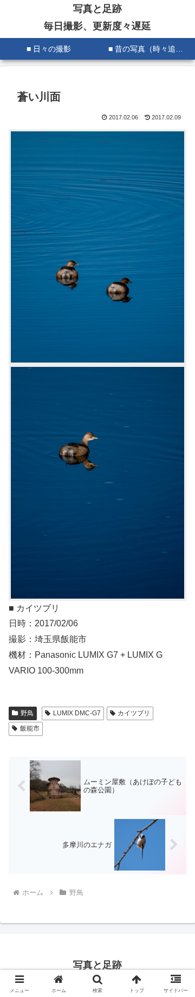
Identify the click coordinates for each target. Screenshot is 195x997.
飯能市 (30, 728)
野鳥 (27, 713)
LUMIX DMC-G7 (77, 713)
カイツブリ (134, 713)
